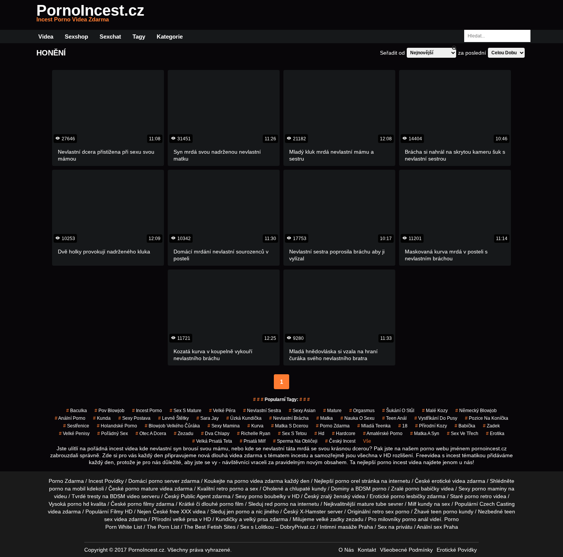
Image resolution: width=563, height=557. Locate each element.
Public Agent (196, 496)
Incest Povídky (106, 481)
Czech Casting (497, 504)
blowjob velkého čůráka (172, 426)
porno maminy (489, 489)
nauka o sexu (357, 418)
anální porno (70, 418)
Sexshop (76, 36)
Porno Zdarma (66, 481)
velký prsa (256, 519)
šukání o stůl (398, 410)
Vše (367, 441)
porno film (231, 504)
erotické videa (448, 481)
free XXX (180, 511)
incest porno (147, 410)
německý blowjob (476, 410)
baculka (76, 410)
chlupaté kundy (308, 489)
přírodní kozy (431, 426)
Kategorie (170, 36)
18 (403, 426)
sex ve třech (462, 433)
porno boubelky (267, 496)
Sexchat (110, 36)
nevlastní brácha (289, 418)
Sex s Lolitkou (257, 527)
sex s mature (185, 410)
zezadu (183, 433)
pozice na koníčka (486, 418)
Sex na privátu (395, 527)
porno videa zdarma (258, 481)
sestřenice (76, 426)
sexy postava (134, 418)
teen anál (394, 418)
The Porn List (163, 527)
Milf (412, 504)
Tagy (139, 36)
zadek (491, 426)
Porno (451, 519)
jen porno (238, 511)
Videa (45, 36)
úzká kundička (244, 418)
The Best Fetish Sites (210, 527)
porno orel (347, 481)
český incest (340, 441)
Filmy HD (121, 511)
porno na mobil (67, 489)
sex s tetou (292, 433)
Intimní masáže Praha (346, 527)
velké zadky (330, 519)
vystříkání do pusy (435, 418)
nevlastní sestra (262, 410)
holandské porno (117, 426)
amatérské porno (383, 433)
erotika (495, 433)
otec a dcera (151, 433)
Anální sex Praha (437, 527)
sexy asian (302, 410)
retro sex (383, 511)
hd (319, 433)
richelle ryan (253, 433)
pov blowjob (109, 410)
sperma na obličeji (295, 441)
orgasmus (362, 410)
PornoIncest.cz (90, 15)
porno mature (141, 489)
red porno (276, 504)
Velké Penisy (74, 433)
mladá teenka (374, 426)
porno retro (478, 496)
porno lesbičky (408, 496)
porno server (164, 481)
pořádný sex (112, 433)
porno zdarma (333, 426)
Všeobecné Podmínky (406, 550)
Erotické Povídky (457, 550)
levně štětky (173, 418)
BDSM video (125, 496)
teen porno (444, 511)
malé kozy (435, 410)
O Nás (346, 550)
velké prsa (185, 519)
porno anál (415, 519)
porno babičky (422, 489)
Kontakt (367, 550)
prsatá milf (252, 441)
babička (465, 426)
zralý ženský (335, 496)
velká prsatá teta (212, 441)
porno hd (78, 504)
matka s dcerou (289, 426)
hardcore (343, 433)
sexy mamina (224, 426)
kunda (102, 418)
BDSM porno (370, 489)
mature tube (371, 504)
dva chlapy (215, 433)
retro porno (230, 489)
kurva (255, 426)
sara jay (207, 418)
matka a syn (424, 433)
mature (332, 410)
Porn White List (123, 527)
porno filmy (141, 504)
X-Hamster (313, 511)
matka (324, 418)
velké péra (222, 410)
